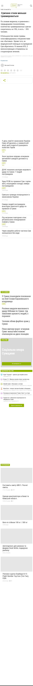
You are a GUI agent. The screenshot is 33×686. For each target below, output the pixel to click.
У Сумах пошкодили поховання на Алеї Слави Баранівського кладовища (16, 299)
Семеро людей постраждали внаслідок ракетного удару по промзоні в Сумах (14, 206)
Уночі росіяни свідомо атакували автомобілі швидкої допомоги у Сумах (15, 158)
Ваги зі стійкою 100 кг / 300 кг (15, 522)
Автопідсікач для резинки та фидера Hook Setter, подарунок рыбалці (15, 548)
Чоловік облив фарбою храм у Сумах (16, 322)
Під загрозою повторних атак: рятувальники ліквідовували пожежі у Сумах (14, 219)
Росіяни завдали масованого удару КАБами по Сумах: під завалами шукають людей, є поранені (15, 312)
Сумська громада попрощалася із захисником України (16, 196)
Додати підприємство (16, 405)
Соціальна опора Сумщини (13, 351)
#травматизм (4, 60)
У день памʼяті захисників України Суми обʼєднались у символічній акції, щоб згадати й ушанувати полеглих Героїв (16, 144)
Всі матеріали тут (16, 363)
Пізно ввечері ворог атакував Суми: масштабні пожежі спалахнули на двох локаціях (15, 331)
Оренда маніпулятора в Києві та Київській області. (16, 497)
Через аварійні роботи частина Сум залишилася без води (16, 232)
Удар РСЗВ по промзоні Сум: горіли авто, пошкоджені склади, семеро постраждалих (16, 183)
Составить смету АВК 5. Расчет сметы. (15, 486)
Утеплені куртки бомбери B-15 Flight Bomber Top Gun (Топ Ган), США (16, 576)
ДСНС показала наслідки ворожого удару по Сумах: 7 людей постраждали (16, 172)
